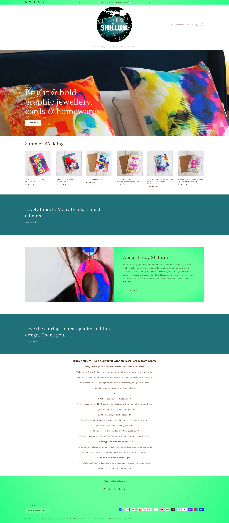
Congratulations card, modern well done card (36, 180)
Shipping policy (86, 519)
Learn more (131, 290)
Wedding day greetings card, (96, 179)
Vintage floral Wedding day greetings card (66, 180)
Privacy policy (63, 519)
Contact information (114, 519)
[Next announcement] (149, 2)
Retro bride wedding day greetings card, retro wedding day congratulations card (160, 181)
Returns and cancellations (114, 481)
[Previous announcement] (79, 2)
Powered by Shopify (49, 519)
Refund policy (74, 519)
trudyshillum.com (36, 519)
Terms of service (99, 519)
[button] (27, 24)
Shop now (33, 123)
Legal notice (128, 519)
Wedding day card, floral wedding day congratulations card (190, 180)
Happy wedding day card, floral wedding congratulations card (128, 180)
